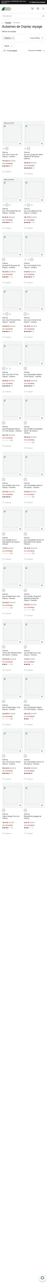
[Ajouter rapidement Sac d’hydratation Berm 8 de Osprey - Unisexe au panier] (42, 474)
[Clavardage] (42, 1278)
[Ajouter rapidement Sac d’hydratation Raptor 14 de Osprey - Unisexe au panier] (42, 363)
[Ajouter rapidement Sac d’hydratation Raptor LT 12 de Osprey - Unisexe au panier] (42, 696)
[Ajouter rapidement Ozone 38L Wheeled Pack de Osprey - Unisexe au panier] (20, 642)
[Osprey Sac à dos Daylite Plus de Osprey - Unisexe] (12, 203)
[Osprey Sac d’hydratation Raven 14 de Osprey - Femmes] (34, 754)
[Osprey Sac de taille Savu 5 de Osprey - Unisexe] (34, 645)
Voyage (8, 22)
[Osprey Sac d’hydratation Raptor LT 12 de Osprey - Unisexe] (34, 699)
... (2, 22)
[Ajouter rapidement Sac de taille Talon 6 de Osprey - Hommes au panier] (20, 474)
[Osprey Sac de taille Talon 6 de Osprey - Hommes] (12, 477)
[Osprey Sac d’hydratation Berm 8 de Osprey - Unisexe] (34, 477)
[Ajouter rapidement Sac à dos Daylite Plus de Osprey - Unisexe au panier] (20, 200)
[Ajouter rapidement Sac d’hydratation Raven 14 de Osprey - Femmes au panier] (42, 751)
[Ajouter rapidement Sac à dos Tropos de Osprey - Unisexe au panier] (20, 143)
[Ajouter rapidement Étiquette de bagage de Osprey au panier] (42, 805)
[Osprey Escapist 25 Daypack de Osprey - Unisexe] (12, 258)
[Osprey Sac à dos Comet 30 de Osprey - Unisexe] (34, 312)
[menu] (43, 8)
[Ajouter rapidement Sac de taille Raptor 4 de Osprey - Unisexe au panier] (20, 696)
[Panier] (32, 8)
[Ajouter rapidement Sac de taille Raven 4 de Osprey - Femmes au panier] (20, 585)
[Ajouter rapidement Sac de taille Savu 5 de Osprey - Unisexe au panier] (42, 642)
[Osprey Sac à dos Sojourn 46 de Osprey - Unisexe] (12, 754)
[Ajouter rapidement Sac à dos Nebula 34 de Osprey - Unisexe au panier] (42, 200)
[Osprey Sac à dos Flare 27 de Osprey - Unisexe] (12, 367)
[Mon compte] (38, 8)
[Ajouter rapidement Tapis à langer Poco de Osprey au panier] (20, 805)
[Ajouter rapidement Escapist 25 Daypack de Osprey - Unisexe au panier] (20, 254)
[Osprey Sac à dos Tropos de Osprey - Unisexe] (12, 147)
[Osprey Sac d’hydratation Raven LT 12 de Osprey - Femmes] (12, 421)
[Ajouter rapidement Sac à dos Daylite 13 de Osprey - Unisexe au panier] (42, 254)
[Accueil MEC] (6, 8)
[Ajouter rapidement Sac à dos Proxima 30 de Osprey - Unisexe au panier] (20, 309)
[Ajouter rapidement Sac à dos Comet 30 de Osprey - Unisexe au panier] (42, 309)
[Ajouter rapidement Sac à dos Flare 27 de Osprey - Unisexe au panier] (20, 363)
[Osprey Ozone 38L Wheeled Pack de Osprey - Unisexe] (12, 645)
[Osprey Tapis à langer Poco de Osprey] (12, 808)
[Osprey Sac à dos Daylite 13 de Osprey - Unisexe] (34, 258)
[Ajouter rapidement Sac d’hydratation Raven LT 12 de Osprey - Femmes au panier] (20, 418)
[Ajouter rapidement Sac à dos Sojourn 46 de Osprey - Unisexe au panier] (20, 751)
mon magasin (12, 50)
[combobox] (23, 16)
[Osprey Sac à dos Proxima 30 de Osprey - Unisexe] (12, 312)
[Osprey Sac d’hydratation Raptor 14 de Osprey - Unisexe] (34, 367)
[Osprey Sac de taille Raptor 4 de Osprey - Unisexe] (12, 699)
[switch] (5, 50)
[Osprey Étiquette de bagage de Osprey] (34, 808)
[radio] (3, 148)
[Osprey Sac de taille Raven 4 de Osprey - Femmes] (12, 589)
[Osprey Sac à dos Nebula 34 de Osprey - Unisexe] (34, 203)
